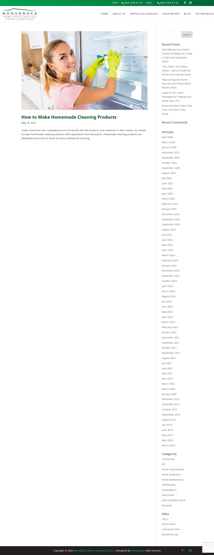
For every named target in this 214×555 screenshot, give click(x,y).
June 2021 (167, 368)
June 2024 (167, 239)
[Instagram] (190, 3)
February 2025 (170, 203)
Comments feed (171, 529)
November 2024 (171, 219)
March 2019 (168, 445)
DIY (164, 464)
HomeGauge (138, 550)
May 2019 (167, 435)
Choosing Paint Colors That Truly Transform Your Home (177, 109)
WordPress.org (170, 534)
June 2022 (167, 306)
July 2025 (167, 178)
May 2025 (167, 188)
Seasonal (167, 505)
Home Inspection (171, 474)
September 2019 (171, 414)
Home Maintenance (173, 479)
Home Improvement (173, 469)
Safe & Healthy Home (173, 500)
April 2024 (167, 250)
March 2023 (168, 291)
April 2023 (167, 286)
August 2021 (169, 358)
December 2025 (170, 152)
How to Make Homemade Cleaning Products (69, 117)
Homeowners (169, 489)
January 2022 (169, 332)
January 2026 (169, 147)
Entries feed (168, 524)
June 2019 (167, 430)
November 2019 (171, 404)
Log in (165, 518)
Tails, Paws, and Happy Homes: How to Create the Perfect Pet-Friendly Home (176, 70)
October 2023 (169, 281)
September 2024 (171, 224)
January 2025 (169, 209)
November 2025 (171, 157)
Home (104, 14)
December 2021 (170, 337)
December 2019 (170, 399)
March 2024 (168, 255)
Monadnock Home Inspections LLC (94, 550)
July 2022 (167, 301)
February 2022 (170, 327)
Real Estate (168, 495)
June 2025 (167, 183)
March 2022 (168, 322)
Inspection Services (144, 14)
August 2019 (169, 419)
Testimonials (204, 14)
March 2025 (168, 198)
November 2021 (171, 342)
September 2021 (171, 352)
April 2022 (167, 317)
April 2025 (167, 193)
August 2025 (169, 173)
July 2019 (167, 424)
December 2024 (170, 214)
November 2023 (171, 275)
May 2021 (167, 373)
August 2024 (169, 229)
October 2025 (169, 162)
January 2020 (169, 394)
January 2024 (169, 265)
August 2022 (169, 296)
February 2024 (170, 260)
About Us (119, 14)
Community (168, 459)
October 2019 (169, 409)
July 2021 (167, 363)
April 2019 (167, 440)
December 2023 (170, 270)
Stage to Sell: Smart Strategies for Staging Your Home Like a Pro (177, 96)
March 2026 (168, 142)
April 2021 (167, 378)
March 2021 (168, 383)
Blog (187, 14)
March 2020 (168, 388)
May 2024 (167, 244)
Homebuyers (169, 484)
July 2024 (167, 234)
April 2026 (167, 137)
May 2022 (167, 311)
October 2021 (169, 347)
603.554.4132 (134, 3)
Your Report (171, 14)
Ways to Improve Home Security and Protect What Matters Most (176, 83)
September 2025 (171, 168)
